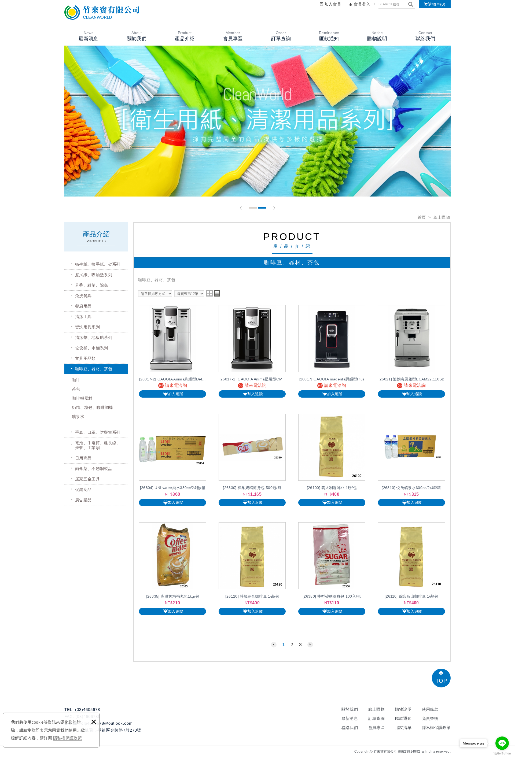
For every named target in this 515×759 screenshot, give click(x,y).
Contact (425, 36)
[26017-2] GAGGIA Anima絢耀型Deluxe (172, 351)
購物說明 (403, 709)
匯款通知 (403, 718)
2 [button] (262, 208)
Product (184, 36)
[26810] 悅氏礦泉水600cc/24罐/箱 (411, 460)
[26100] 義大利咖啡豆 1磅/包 (331, 460)
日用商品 (83, 458)
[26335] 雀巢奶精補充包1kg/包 (172, 568)
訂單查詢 (376, 718)
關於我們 (349, 709)
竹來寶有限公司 (102, 12)
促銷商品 (83, 489)
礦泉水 (78, 416)
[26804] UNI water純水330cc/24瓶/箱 (172, 460)
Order (281, 36)
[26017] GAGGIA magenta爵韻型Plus (331, 351)
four (217, 293)
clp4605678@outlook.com (106, 723)
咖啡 (76, 380)
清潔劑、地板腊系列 (93, 337)
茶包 (76, 389)
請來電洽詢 (176, 385)
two (209, 293)
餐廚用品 (83, 306)
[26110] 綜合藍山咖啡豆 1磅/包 (411, 568)
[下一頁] (310, 644)
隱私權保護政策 (67, 738)
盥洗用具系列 (87, 327)
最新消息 (349, 718)
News (88, 36)
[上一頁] (274, 644)
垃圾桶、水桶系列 (91, 348)
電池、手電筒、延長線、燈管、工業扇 (97, 445)
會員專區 (376, 727)
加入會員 (333, 4)
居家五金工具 (87, 479)
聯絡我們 (349, 727)
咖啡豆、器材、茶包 (93, 368)
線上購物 (376, 709)
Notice (377, 36)
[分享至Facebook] (342, 751)
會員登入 (362, 4)
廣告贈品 (83, 500)
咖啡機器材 (82, 398)
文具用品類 (85, 358)
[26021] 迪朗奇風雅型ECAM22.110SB (411, 351)
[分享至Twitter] (350, 751)
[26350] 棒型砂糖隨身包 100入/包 (331, 568)
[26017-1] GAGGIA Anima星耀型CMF (252, 351)
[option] (257, 121)
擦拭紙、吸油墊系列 (93, 274)
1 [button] (253, 208)
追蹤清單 (403, 727)
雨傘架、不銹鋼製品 (93, 468)
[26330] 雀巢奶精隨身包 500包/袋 (252, 460)
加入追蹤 (175, 394)
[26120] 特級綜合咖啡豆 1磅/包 (252, 568)
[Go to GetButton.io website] (502, 753)
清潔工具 (83, 316)
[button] (241, 208)
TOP (441, 681)
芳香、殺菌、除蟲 (91, 285)
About (136, 36)
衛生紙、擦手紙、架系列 (97, 264)
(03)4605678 (87, 709)
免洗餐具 (83, 295)
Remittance (329, 36)
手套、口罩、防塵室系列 (97, 432)
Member (232, 36)
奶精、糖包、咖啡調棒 (92, 407)
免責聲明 (430, 718)
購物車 (436, 4)
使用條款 (430, 709)
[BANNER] (257, 121)
